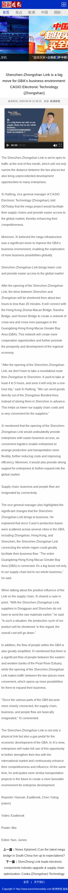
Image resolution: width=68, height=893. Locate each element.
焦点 (18, 12)
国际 (57, 12)
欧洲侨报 (55, 101)
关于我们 (39, 881)
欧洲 (31, 12)
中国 (44, 12)
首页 (6, 12)
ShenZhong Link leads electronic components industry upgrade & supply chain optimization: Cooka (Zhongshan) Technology (34, 867)
